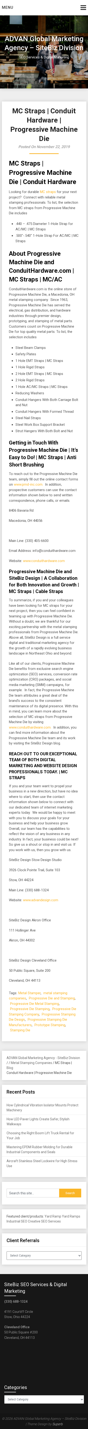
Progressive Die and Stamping (52, 998)
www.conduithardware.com (44, 561)
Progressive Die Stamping (30, 1009)
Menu (7, 7)
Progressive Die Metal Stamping (34, 1004)
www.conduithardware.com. (30, 727)
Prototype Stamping (49, 1025)
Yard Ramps (71, 1216)
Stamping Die (20, 1030)
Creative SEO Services (44, 1221)
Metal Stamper (29, 993)
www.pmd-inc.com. (28, 484)
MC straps (48, 192)
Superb (57, 1424)
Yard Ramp (53, 1216)
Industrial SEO (17, 1221)
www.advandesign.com (40, 900)
